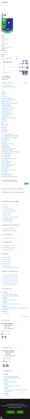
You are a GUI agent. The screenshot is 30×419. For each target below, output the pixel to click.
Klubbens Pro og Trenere (8, 108)
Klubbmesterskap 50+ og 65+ (11, 304)
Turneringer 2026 (6, 140)
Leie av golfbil (5, 145)
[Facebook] (2, 15)
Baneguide (4, 127)
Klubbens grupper (6, 105)
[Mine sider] (2, 13)
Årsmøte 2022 (7, 265)
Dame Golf (4, 168)
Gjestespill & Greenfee (8, 143)
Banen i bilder (5, 124)
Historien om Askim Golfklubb (9, 103)
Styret (3, 95)
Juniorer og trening (6, 161)
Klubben (4, 35)
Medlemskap (5, 39)
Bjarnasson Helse (6, 155)
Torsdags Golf (5, 173)
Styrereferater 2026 (7, 111)
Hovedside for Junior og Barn (9, 158)
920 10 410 (10, 83)
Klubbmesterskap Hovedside (9, 176)
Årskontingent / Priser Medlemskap (11, 152)
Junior (3, 45)
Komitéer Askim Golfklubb (8, 100)
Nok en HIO (6, 313)
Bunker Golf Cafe (7, 213)
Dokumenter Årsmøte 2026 (9, 117)
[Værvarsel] (2, 17)
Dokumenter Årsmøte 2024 (10, 279)
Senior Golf (4, 171)
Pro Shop (4, 96)
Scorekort (4, 129)
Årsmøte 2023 (7, 263)
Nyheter (4, 92)
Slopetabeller (5, 131)
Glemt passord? (6, 72)
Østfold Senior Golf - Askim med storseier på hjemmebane (14, 308)
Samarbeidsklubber (7, 153)
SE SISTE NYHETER (10, 87)
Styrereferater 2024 (7, 114)
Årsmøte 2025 (7, 259)
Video (3, 122)
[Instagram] (5, 15)
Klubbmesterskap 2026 (9, 300)
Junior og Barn (5, 156)
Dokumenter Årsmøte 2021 (10, 285)
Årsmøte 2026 (5, 116)
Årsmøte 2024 (7, 261)
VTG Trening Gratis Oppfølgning (10, 137)
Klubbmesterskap (6, 47)
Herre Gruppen (6, 166)
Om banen (4, 121)
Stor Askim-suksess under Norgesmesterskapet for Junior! (10, 295)
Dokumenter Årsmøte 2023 (10, 281)
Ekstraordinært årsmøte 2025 (11, 267)
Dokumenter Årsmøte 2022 (10, 283)
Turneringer (5, 44)
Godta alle (10, 412)
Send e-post (6, 334)
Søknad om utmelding (7, 150)
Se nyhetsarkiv (25, 316)
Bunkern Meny (5, 101)
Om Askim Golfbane (7, 98)
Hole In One (5, 126)
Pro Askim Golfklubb (7, 106)
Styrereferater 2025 (7, 113)
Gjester (4, 40)
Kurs (3, 42)
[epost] (25, 83)
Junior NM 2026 (6, 163)
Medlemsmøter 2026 (7, 109)
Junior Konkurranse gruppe (9, 170)
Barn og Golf (5, 160)
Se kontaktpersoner (7, 85)
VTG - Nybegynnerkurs (8, 134)
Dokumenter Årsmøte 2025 (10, 277)
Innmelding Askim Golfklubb (9, 148)
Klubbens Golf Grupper (8, 165)
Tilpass (20, 412)
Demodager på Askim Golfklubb (10, 135)
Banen (3, 37)
